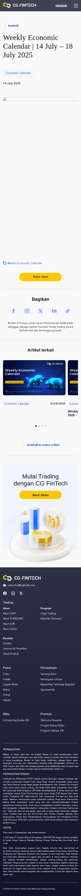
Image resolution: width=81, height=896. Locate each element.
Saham (7, 700)
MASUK (61, 6)
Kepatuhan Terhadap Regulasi (57, 684)
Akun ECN (9, 623)
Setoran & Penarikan (15, 648)
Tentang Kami (48, 674)
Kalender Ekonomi (50, 618)
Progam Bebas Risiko (52, 725)
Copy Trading (48, 613)
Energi (6, 694)
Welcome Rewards (51, 720)
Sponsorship (47, 689)
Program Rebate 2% (52, 730)
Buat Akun (40, 495)
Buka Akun (40, 276)
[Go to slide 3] (42, 426)
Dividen (7, 643)
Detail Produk (11, 653)
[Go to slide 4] (45, 426)
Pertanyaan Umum (51, 679)
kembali (13, 25)
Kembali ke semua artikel (43, 444)
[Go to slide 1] (36, 426)
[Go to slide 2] (39, 426)
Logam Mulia (10, 684)
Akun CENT (9, 613)
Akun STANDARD (13, 618)
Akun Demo (10, 629)
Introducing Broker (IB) (16, 720)
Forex (6, 674)
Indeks (7, 679)
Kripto (6, 689)
